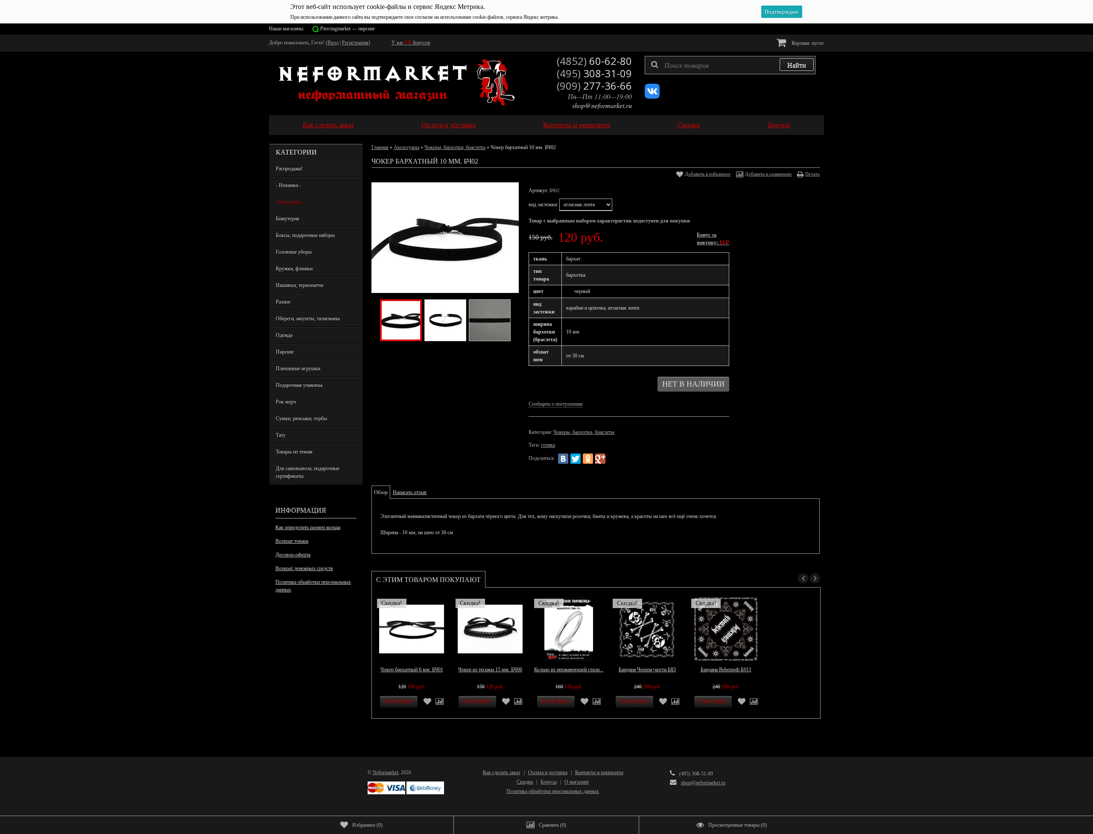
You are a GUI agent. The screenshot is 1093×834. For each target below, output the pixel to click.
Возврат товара (291, 541)
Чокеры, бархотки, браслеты (454, 147)
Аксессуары (288, 202)
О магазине (576, 782)
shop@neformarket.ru (602, 105)
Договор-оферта (292, 555)
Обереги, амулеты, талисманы (308, 319)
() (367, 825)
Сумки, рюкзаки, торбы (301, 418)
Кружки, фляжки (294, 269)
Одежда (284, 335)
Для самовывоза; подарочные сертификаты (307, 472)
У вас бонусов (411, 43)
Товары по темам (294, 452)
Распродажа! (289, 169)
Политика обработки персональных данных (313, 586)
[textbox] (730, 65)
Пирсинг (285, 352)
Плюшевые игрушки (298, 369)
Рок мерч (286, 402)
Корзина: (807, 43)
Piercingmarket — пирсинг (347, 29)
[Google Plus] (600, 459)
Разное (283, 302)
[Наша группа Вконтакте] (652, 97)
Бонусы (779, 125)
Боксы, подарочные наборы (305, 235)
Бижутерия (287, 219)
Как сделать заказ (328, 125)
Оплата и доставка (448, 125)
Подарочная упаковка (299, 385)
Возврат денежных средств (304, 568)
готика (548, 445)
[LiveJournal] (613, 459)
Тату (281, 435)
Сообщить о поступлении (555, 404)
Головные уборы (294, 252)
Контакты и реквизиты (576, 125)
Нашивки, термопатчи (299, 285)
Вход (333, 43)
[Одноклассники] (588, 459)
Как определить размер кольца (307, 527)
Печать (812, 173)
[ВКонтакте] (563, 459)
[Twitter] (575, 459)
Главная (380, 147)
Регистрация (355, 43)
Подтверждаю (782, 12)
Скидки (689, 125)
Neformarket (385, 772)
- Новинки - (288, 185)
